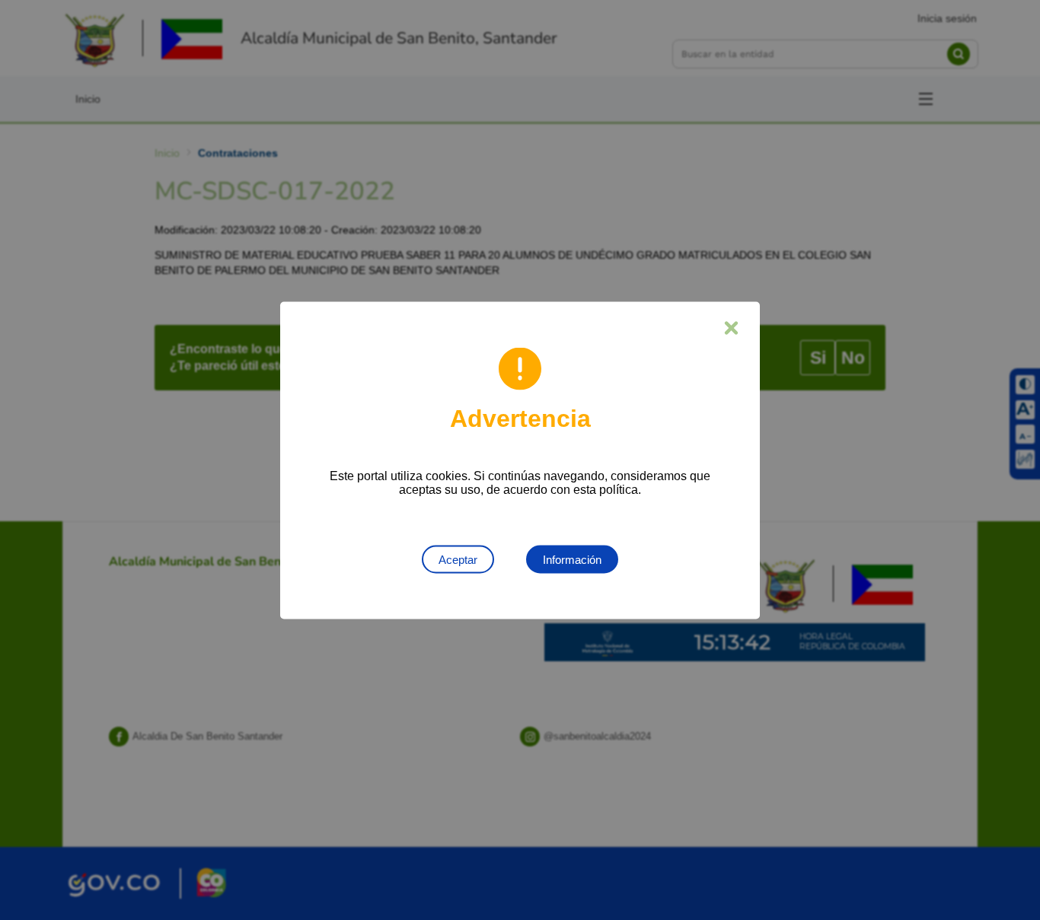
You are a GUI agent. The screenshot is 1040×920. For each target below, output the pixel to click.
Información (572, 558)
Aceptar (458, 558)
